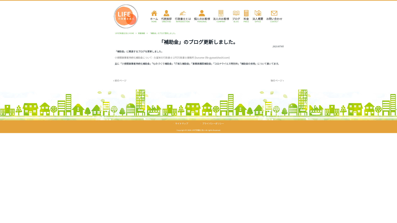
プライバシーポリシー (213, 123)
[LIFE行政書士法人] (126, 28)
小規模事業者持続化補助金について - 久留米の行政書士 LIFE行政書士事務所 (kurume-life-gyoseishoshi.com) (172, 57)
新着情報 (141, 33)
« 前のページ (119, 80)
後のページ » (277, 80)
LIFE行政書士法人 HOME (124, 33)
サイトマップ (181, 123)
